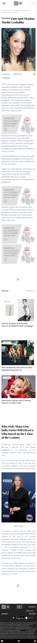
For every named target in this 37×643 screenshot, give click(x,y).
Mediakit (5, 614)
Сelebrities (15, 10)
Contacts (29, 611)
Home (3, 10)
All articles (29, 291)
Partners (32, 614)
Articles (9, 10)
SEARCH (33, 607)
